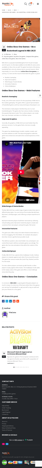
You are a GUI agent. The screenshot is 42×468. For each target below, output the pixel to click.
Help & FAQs (5, 406)
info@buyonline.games (9, 394)
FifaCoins (8, 54)
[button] (25, 4)
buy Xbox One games (19, 56)
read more (10, 363)
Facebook (3, 301)
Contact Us (5, 414)
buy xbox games (8, 56)
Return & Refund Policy (9, 428)
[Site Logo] (8, 4)
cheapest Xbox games (32, 56)
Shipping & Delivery (7, 426)
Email (14, 301)
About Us (4, 421)
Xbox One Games (20, 58)
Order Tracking (6, 408)
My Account (5, 410)
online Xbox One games (8, 58)
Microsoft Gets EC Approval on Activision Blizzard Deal (19, 353)
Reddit (17, 301)
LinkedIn (10, 301)
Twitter (7, 301)
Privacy (4, 424)
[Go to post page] (21, 339)
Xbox (15, 54)
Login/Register (6, 412)
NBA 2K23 (13, 283)
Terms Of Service (7, 430)
